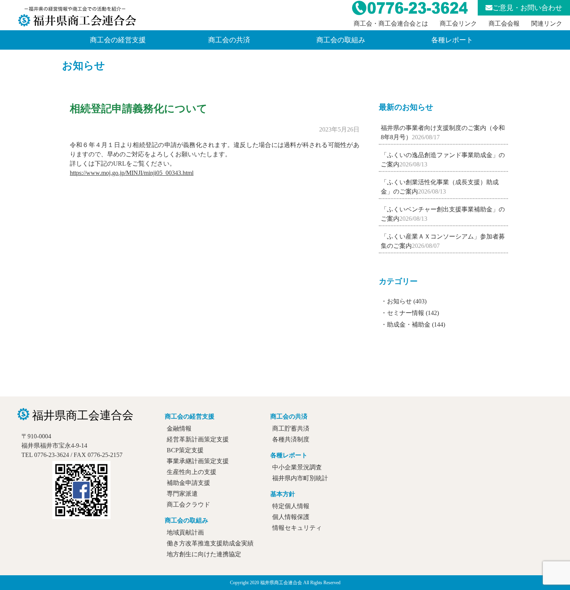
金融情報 (179, 428)
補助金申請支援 (188, 482)
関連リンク (546, 23)
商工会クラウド (188, 504)
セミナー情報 (405, 313)
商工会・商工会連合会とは (391, 23)
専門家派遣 (182, 493)
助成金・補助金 (408, 324)
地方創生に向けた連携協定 (204, 554)
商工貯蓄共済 (290, 428)
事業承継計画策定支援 (198, 461)
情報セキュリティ (297, 527)
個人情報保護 (290, 517)
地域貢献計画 (185, 532)
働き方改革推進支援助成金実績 (210, 543)
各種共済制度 (290, 439)
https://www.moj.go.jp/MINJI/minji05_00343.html (131, 173)
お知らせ (83, 65)
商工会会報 (504, 23)
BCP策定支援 (185, 450)
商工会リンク (458, 23)
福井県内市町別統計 (300, 478)
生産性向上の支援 (191, 472)
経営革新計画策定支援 (198, 439)
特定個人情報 (290, 506)
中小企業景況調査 (297, 467)
